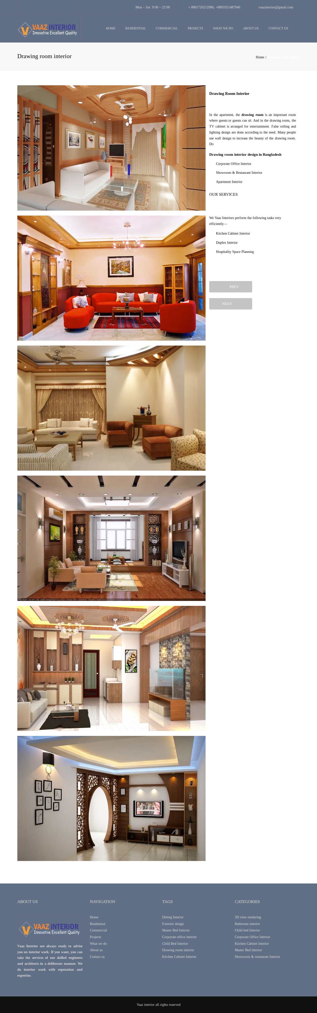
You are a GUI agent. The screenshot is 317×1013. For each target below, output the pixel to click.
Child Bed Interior (175, 944)
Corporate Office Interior (252, 937)
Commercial (167, 28)
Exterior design (173, 924)
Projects (195, 28)
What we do (223, 28)
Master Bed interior (248, 950)
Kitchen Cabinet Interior (179, 957)
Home (110, 28)
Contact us (278, 28)
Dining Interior (173, 917)
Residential (135, 28)
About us (251, 28)
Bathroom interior (247, 924)
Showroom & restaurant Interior (257, 957)
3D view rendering (248, 917)
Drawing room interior (178, 950)
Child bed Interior (247, 930)
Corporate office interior (179, 937)
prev (233, 287)
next (228, 304)
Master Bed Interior (176, 930)
